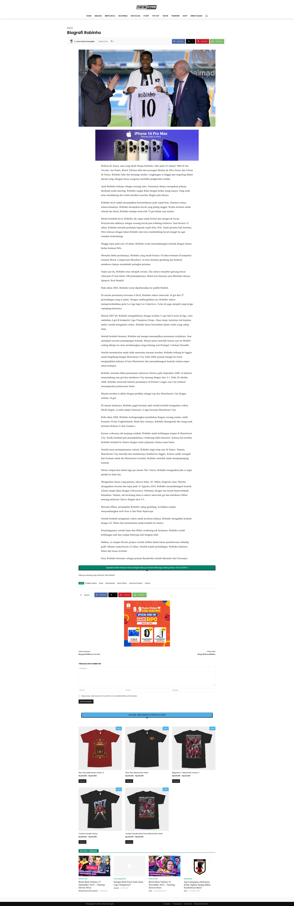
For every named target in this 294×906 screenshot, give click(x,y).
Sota (150, 891)
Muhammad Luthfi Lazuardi (88, 891)
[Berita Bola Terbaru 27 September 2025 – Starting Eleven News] (94, 866)
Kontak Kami (188, 904)
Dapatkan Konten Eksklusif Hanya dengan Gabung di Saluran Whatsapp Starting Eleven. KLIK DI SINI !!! (147, 568)
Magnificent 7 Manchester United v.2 (185, 773)
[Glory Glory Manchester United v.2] (100, 748)
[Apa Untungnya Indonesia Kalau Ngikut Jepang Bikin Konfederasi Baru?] (200, 866)
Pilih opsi (82, 781)
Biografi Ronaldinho (206, 654)
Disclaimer (167, 904)
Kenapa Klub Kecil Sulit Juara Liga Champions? (128, 883)
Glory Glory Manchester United (136, 773)
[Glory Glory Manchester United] (147, 748)
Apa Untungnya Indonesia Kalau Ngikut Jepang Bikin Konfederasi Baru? (197, 885)
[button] (206, 16)
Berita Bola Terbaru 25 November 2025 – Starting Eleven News (162, 885)
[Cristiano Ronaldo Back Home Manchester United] (147, 809)
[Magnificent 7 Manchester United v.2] (193, 748)
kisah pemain (110, 583)
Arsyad (116, 888)
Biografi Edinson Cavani (89, 654)
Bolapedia (188, 879)
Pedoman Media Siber (201, 904)
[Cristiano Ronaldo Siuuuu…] (100, 809)
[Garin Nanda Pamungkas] (72, 41)
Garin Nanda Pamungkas (85, 41)
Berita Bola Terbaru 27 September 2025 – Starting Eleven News (92, 885)
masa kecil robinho (136, 583)
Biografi (70, 28)
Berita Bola (83, 879)
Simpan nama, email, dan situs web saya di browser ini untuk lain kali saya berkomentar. (109, 696)
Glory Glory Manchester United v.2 (91, 773)
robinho (147, 583)
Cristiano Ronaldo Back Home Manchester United (144, 834)
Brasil (101, 583)
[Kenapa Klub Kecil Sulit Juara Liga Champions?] (129, 866)
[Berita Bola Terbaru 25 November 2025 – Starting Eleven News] (164, 866)
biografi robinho (91, 583)
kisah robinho (122, 583)
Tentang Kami (177, 904)
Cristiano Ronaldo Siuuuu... (89, 834)
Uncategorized (120, 879)
